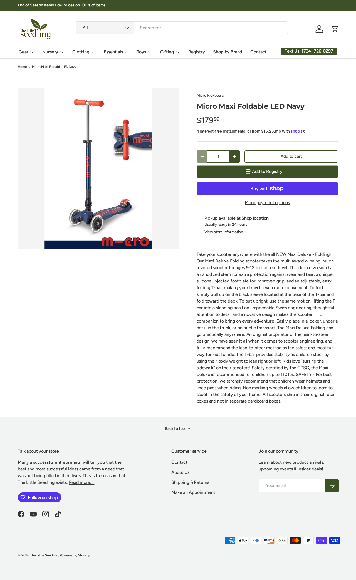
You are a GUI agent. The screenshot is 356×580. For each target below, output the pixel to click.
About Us (180, 472)
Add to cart (291, 156)
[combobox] (182, 28)
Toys (141, 51)
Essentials (113, 51)
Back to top (175, 428)
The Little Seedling (44, 555)
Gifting (167, 51)
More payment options (267, 202)
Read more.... (82, 482)
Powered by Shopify (75, 555)
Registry (196, 51)
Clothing (81, 51)
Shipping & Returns (190, 482)
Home (22, 66)
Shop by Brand (227, 51)
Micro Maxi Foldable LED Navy (54, 66)
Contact (258, 51)
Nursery (50, 51)
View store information (223, 232)
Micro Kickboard (210, 95)
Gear (23, 51)
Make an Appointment (193, 492)
